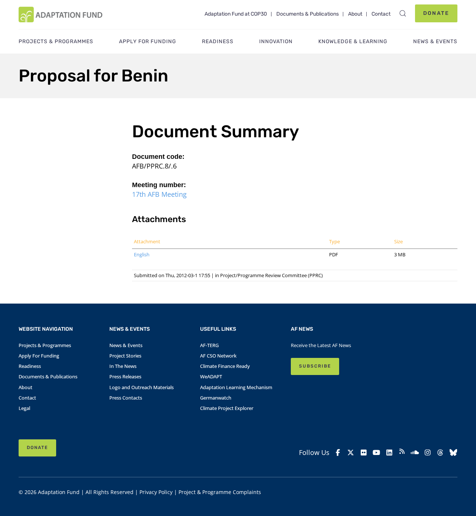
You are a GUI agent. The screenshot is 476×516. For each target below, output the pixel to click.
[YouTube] (376, 452)
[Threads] (440, 452)
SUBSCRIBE (315, 366)
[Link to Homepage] (60, 14)
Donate (436, 13)
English (141, 254)
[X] (351, 452)
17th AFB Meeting (159, 194)
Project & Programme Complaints (219, 492)
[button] (403, 13)
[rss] (402, 452)
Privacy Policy (156, 492)
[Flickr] (364, 452)
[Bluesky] (453, 452)
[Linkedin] (389, 452)
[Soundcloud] (415, 452)
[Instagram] (428, 452)
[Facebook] (338, 452)
